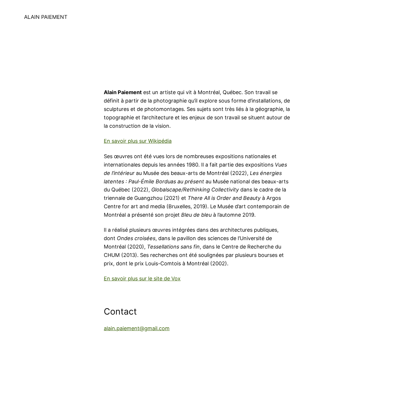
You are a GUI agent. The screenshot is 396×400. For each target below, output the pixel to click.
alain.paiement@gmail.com (137, 328)
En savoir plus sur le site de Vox (142, 278)
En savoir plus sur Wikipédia (138, 141)
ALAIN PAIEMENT (46, 17)
